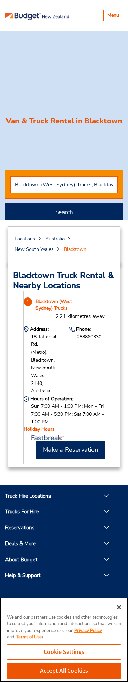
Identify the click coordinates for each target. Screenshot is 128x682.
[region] (64, 640)
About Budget (21, 559)
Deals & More (20, 543)
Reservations (19, 527)
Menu (115, 16)
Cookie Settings (64, 652)
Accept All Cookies (64, 670)
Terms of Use (29, 637)
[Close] (119, 607)
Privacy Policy (88, 631)
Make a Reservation (70, 450)
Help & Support (22, 575)
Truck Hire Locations (28, 495)
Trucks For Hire (22, 511)
